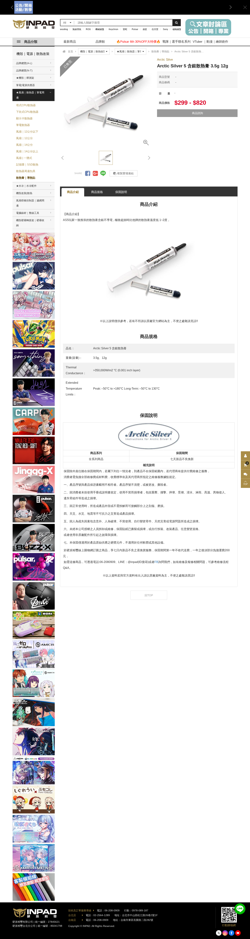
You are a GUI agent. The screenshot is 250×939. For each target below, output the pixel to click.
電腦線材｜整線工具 (27, 212)
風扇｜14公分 (24, 144)
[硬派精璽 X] (218, 933)
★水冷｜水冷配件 (26, 185)
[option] (121, 7)
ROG (88, 29)
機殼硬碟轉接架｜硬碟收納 (30, 223)
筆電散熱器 (23, 125)
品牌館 (100, 41)
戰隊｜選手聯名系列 (177, 41)
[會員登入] (245, 455)
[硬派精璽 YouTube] (238, 933)
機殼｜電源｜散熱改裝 (32, 54)
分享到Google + (95, 173)
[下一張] (149, 158)
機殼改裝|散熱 (24, 193)
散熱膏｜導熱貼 (25, 177)
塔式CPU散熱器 (26, 105)
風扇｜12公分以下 (27, 131)
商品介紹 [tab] (73, 192)
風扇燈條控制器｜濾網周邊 (30, 203)
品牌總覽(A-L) (24, 63)
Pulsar (135, 29)
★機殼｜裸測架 (25, 77)
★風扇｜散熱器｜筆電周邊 (30, 95)
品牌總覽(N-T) (24, 70)
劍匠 (145, 29)
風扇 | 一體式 (24, 157)
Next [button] (229, 7)
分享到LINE (103, 173)
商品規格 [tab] (97, 192)
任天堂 (155, 29)
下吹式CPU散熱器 (27, 111)
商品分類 (30, 42)
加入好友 (239, 908)
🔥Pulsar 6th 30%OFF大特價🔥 (138, 41)
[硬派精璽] (33, 24)
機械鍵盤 (99, 29)
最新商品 (70, 41)
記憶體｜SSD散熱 (27, 164)
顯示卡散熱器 (24, 118)
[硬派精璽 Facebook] (231, 933)
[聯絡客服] (245, 474)
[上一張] (63, 158)
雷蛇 (125, 29)
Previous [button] (13, 7)
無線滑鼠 (76, 29)
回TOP (149, 595)
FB (156, 562)
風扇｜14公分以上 (27, 151)
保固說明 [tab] (121, 192)
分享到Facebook (88, 173)
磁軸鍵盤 (177, 29)
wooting (64, 29)
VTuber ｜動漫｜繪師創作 (210, 41)
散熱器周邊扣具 (25, 171)
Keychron (113, 29)
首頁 (70, 51)
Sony (165, 29)
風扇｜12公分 (24, 138)
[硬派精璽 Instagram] (225, 933)
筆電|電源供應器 (25, 85)
